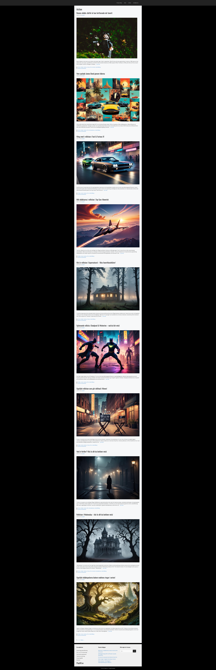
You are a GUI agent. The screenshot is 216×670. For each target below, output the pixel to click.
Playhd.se (106, 668)
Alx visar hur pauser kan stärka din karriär (107, 657)
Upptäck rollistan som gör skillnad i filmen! (91, 388)
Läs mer (98, 64)
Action (79, 67)
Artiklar (129, 2)
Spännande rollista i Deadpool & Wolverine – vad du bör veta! (98, 325)
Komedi (93, 67)
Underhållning (98, 67)
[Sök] (134, 651)
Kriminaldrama (92, 130)
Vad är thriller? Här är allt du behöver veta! (91, 451)
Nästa (82, 640)
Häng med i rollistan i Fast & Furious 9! (90, 136)
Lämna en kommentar (82, 68)
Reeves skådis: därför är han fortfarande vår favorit (94, 13)
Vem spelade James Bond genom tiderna (90, 73)
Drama (88, 67)
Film (91, 67)
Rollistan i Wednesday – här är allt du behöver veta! (94, 514)
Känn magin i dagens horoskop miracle (107, 659)
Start (125, 2)
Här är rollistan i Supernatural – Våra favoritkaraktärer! (96, 262)
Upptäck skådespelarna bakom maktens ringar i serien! (95, 577)
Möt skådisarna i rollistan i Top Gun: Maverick (92, 199)
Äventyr (85, 67)
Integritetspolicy (112, 668)
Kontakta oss (135, 2)
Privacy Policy (119, 2)
